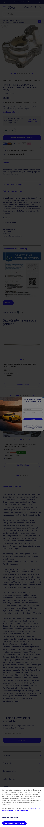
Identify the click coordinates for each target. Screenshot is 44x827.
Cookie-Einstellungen (10, 817)
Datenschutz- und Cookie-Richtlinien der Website (21, 809)
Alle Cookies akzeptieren (14, 823)
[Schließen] (40, 790)
